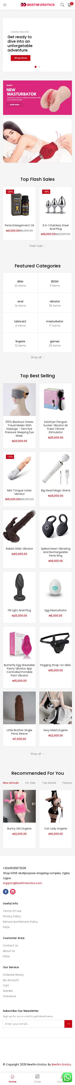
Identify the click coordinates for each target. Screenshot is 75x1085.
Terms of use (12, 911)
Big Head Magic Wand (55, 490)
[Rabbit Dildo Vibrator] (19, 526)
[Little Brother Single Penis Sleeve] (19, 708)
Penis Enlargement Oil (19, 225)
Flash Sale (36, 246)
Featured (68, 783)
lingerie (20, 341)
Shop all (36, 357)
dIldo (20, 281)
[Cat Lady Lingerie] (55, 806)
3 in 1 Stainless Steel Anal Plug (55, 227)
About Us (9, 951)
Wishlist (8, 991)
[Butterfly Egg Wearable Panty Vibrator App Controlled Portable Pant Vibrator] (19, 643)
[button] (69, 5)
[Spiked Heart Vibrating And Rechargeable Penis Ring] (55, 526)
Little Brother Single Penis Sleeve (19, 731)
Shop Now (20, 58)
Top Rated (49, 783)
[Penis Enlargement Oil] (19, 203)
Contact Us (10, 945)
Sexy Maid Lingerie (55, 730)
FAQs (6, 927)
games (54, 341)
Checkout (9, 996)
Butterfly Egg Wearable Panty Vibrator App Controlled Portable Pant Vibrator (19, 670)
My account (11, 980)
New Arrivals (11, 783)
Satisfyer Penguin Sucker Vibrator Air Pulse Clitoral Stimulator (55, 427)
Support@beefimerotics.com (22, 883)
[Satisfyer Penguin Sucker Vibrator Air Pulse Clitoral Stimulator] (55, 399)
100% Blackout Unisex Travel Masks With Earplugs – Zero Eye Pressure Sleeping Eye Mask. (19, 428)
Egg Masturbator (56, 610)
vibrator (55, 301)
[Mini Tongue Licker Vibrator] (19, 468)
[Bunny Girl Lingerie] (19, 806)
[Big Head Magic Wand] (55, 468)
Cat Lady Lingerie (55, 828)
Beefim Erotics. (62, 1064)
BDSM (54, 281)
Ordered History (13, 975)
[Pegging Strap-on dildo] (55, 643)
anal (20, 301)
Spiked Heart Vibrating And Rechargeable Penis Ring (55, 552)
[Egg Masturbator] (55, 588)
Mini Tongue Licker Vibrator (19, 492)
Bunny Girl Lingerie (19, 828)
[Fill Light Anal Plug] (19, 588)
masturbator (54, 321)
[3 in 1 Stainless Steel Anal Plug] (55, 203)
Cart (6, 985)
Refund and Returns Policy (20, 922)
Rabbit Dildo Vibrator (19, 548)
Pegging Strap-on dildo (55, 665)
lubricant (20, 321)
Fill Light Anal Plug (19, 610)
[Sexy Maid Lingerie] (55, 708)
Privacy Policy (12, 916)
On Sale (30, 783)
